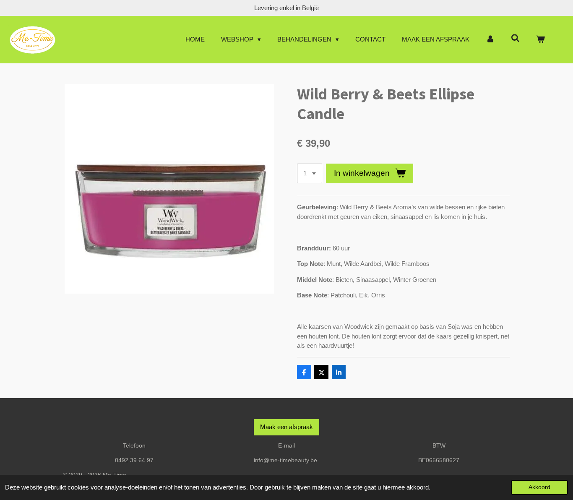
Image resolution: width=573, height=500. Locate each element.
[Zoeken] (515, 38)
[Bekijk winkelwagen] (540, 40)
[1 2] (309, 173)
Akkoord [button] (539, 487)
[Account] (490, 40)
